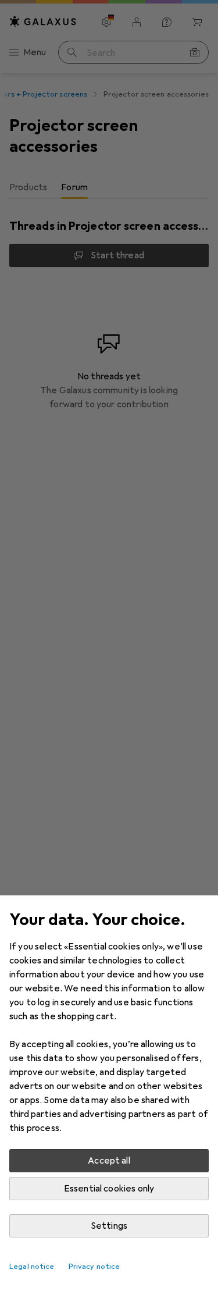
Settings (109, 1226)
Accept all (109, 1160)
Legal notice (32, 1266)
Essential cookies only (109, 1188)
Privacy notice (94, 1266)
